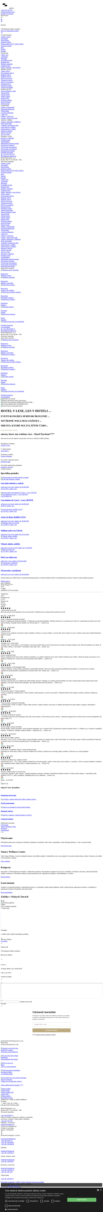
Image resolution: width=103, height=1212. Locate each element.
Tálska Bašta (5, 111)
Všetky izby (4, 55)
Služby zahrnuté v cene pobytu (10, 67)
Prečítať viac (40, 1198)
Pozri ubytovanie (6, 846)
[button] (35, 1209)
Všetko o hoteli (5, 37)
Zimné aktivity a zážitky (8, 129)
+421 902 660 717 (7, 1140)
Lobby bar (4, 114)
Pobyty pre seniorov (7, 82)
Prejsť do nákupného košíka (10, 31)
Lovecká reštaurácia (7, 113)
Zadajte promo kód (26, 1002)
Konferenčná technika (8, 151)
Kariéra (3, 49)
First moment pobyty (7, 73)
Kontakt (3, 51)
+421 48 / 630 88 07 (7, 1161)
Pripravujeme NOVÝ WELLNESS (12, 44)
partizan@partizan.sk (9, 156)
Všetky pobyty (5, 71)
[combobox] (98, 1190)
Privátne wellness (6, 100)
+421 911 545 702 (8, 154)
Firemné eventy (6, 140)
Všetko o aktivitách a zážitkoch (11, 122)
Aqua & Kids (5, 93)
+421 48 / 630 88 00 (7, 1142)
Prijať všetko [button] (82, 1200)
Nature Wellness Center (8, 91)
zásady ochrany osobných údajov (46, 1034)
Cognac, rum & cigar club (9, 118)
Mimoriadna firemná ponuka (10, 143)
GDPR (17, 1182)
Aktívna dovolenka (7, 87)
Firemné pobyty (6, 84)
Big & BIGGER (13, 1186)
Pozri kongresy (5, 877)
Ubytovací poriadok (37, 1182)
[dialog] (51, 1200)
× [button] (100, 1190)
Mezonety (4, 58)
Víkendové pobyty (7, 80)
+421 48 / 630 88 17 (7, 1179)
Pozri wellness (5, 861)
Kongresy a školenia (7, 138)
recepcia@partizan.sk (7, 1168)
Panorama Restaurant (7, 109)
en (1, 19)
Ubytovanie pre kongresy (9, 147)
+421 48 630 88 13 (8, 329)
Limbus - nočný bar (7, 116)
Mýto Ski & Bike (6, 123)
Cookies (22, 1182)
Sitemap (28, 1182)
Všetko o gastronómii (7, 107)
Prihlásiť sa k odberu (51, 1030)
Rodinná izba (5, 62)
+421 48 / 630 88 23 (7, 1153)
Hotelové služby (6, 42)
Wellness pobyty (6, 76)
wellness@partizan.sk (8, 1159)
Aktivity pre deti (6, 132)
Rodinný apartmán (7, 64)
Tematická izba (5, 66)
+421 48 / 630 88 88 (7, 1144)
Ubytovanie (4, 825)
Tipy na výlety (5, 134)
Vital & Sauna (5, 95)
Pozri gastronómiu (6, 892)
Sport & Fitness (6, 102)
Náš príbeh (4, 38)
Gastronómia (5, 830)
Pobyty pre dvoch (6, 78)
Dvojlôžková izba (6, 60)
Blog (2, 48)
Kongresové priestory (7, 145)
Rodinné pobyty (6, 75)
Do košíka (4, 941)
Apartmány (4, 57)
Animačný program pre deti (9, 125)
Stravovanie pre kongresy (9, 149)
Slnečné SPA (5, 98)
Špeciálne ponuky (6, 85)
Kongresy (4, 828)
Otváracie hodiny (6, 46)
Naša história (5, 40)
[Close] (1, 782)
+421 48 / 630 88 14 (7, 1170)
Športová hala (5, 104)
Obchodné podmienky (8, 1182)
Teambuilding (5, 142)
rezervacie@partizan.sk (8, 1139)
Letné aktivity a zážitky (8, 127)
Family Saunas (5, 96)
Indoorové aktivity (6, 131)
